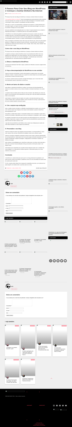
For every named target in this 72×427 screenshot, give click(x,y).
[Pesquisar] (67, 2)
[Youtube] (50, 2)
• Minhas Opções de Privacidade (39, 425)
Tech (20, 168)
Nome (7, 205)
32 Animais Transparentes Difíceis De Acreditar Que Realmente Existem (25, 270)
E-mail (7, 208)
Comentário (8, 203)
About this (52, 112)
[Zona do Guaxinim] (61, 124)
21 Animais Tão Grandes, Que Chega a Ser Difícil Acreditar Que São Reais (25, 240)
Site (6, 210)
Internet (16, 168)
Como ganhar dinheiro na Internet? (12, 19)
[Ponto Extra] (58, 124)
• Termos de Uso (39, 422)
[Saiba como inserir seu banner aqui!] (54, 124)
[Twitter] (47, 2)
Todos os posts (13, 186)
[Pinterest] (45, 2)
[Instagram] (40, 2)
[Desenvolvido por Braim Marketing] (63, 410)
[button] (21, 172)
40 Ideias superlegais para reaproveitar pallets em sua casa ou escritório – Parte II (11, 245)
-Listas (13, 168)
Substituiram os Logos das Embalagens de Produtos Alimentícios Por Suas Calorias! (58, 233)
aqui (63, 112)
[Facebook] (42, 2)
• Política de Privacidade (39, 424)
